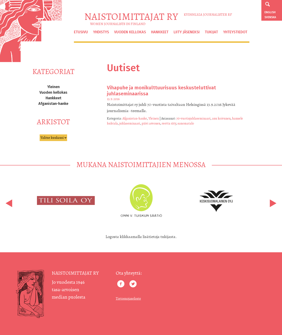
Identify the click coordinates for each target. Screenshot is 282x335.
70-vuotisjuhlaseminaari (193, 118)
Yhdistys (101, 32)
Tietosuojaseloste (128, 298)
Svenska (270, 17)
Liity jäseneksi (187, 32)
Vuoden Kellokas (130, 32)
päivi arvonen (151, 123)
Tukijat (211, 32)
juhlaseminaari (129, 123)
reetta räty (169, 123)
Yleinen (53, 87)
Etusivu (81, 32)
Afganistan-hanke (53, 103)
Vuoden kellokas (53, 92)
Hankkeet (159, 32)
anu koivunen (221, 118)
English (270, 12)
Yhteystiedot (235, 32)
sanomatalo (186, 123)
